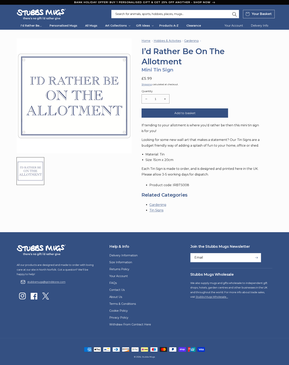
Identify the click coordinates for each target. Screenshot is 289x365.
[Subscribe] (256, 257)
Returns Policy (119, 269)
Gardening (157, 205)
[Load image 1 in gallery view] (30, 171)
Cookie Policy (118, 310)
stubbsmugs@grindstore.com (46, 281)
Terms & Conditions (122, 304)
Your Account (118, 276)
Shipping (147, 84)
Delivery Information (123, 255)
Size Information (120, 262)
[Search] (234, 14)
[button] (116, 25)
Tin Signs (156, 210)
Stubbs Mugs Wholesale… (212, 296)
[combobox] (175, 14)
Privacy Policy (118, 317)
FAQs (113, 283)
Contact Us (117, 290)
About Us (115, 297)
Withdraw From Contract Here (130, 324)
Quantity (147, 91)
